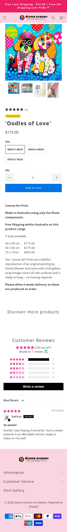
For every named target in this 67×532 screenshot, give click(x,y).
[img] (12, 411)
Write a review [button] (33, 387)
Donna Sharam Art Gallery (30, 502)
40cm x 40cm (15, 149)
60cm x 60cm (36, 149)
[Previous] (8, 52)
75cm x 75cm (15, 159)
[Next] (59, 52)
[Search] (53, 17)
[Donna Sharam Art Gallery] (33, 17)
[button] (17, 359)
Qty (7, 170)
